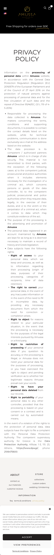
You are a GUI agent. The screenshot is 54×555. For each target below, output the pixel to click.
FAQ (11, 501)
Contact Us (15, 481)
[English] (6, 13)
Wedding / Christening (39, 487)
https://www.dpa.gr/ (27, 448)
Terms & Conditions (20, 551)
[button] (49, 509)
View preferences (27, 545)
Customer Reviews (15, 489)
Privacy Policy (36, 551)
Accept (27, 537)
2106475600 (10, 451)
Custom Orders (39, 483)
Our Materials (15, 485)
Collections (39, 479)
